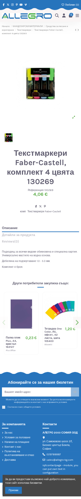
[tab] (40, 242)
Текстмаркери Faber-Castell (44, 211)
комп (23, 211)
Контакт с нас (13, 446)
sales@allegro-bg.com (59, 459)
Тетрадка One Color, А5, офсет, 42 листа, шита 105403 (53, 335)
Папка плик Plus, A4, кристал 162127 (13, 342)
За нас (9, 432)
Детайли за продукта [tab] (18, 235)
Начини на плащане (17, 442)
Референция (36, 190)
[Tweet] (40, 206)
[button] (4, 322)
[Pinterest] (45, 206)
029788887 (53, 454)
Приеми (13, 490)
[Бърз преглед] (33, 314)
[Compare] (33, 307)
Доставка (10, 459)
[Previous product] (76, 30)
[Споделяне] (36, 206)
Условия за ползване (17, 437)
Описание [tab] (9, 228)
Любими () (71, 4)
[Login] (64, 16)
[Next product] (78, 30)
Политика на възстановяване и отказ (19, 453)
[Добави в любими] (33, 300)
